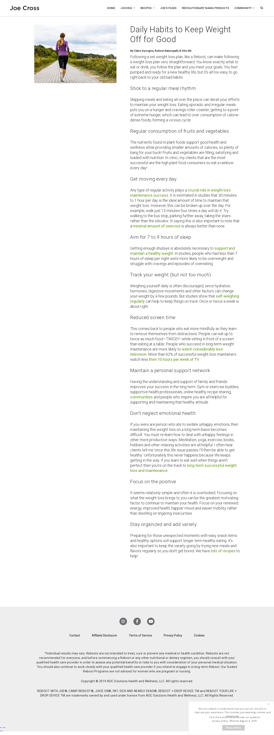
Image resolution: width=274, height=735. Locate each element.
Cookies (199, 635)
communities (141, 397)
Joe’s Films (168, 8)
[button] (232, 712)
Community (243, 8)
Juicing (126, 8)
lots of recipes (223, 551)
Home (111, 8)
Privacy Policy (173, 635)
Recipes (146, 8)
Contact (74, 635)
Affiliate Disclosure (104, 635)
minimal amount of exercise (156, 226)
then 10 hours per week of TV (174, 359)
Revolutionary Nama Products (205, 8)
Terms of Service (140, 635)
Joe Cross (24, 8)
